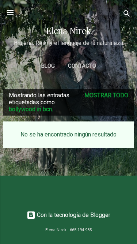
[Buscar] (126, 15)
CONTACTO (82, 66)
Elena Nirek (68, 30)
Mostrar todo (106, 95)
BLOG (48, 66)
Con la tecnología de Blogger (72, 214)
